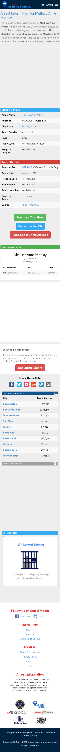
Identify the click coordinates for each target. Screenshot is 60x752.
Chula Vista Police (31, 205)
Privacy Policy (30, 657)
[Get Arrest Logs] (16, 712)
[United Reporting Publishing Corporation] (20, 704)
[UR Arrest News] (21, 719)
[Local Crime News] (39, 704)
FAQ (30, 666)
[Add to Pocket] (26, 384)
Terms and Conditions (44, 732)
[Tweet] (19, 384)
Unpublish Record (30, 367)
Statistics (30, 634)
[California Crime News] (44, 712)
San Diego (27, 126)
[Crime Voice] (41, 719)
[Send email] (48, 384)
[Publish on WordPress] (41, 384)
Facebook (25, 616)
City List (30, 630)
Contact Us (30, 661)
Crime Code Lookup (30, 639)
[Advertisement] (30, 75)
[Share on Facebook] (11, 384)
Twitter (41, 616)
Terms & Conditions (30, 652)
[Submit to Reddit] (33, 384)
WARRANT (27, 167)
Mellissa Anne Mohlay (32, 115)
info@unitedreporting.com (19, 732)
